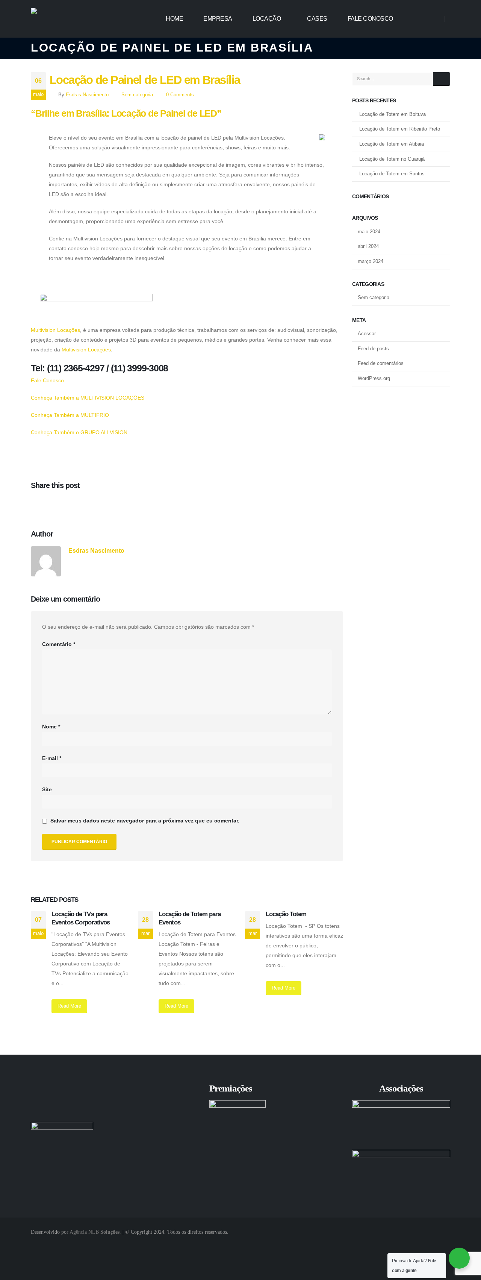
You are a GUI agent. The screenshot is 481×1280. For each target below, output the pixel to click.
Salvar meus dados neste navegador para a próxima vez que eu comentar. (144, 821)
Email (66, 504)
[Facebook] (418, 18)
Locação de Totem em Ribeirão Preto (399, 129)
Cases (317, 18)
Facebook (36, 504)
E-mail (51, 758)
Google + (51, 504)
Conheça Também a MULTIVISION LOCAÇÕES (87, 398)
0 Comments (180, 94)
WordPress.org (374, 378)
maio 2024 (369, 231)
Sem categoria (137, 94)
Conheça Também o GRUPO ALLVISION (79, 432)
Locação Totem (286, 914)
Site (47, 789)
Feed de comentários (381, 363)
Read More (69, 1006)
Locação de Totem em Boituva (392, 114)
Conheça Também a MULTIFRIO (70, 415)
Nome (51, 727)
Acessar (367, 333)
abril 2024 (368, 246)
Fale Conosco (370, 18)
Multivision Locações (55, 330)
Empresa (217, 18)
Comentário (58, 644)
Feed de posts (373, 348)
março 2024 (370, 261)
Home (174, 18)
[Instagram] (432, 18)
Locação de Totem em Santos (392, 173)
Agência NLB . (95, 1232)
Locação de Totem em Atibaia (391, 144)
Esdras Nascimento (87, 94)
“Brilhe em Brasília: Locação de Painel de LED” (126, 113)
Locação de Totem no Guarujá (392, 159)
